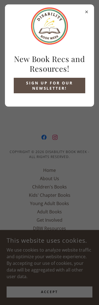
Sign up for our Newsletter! (49, 85)
